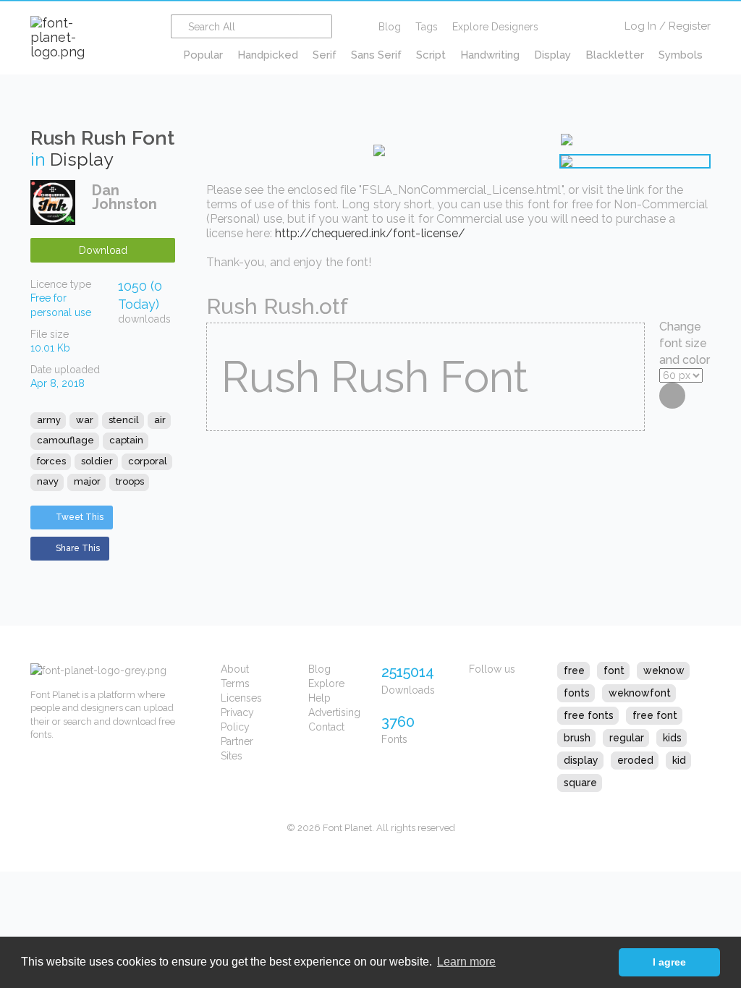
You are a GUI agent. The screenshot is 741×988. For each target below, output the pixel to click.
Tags (426, 27)
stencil (124, 419)
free (574, 670)
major (87, 481)
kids (672, 738)
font (614, 670)
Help (319, 698)
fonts (577, 693)
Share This (78, 548)
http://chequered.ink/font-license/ (370, 233)
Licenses (241, 698)
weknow (664, 670)
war (84, 419)
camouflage (65, 440)
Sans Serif (376, 54)
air (160, 419)
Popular (203, 54)
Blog (389, 27)
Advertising (334, 712)
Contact (326, 727)
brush (577, 738)
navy (48, 481)
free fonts (589, 715)
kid (679, 760)
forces (51, 461)
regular (626, 738)
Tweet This (79, 517)
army (49, 419)
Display (552, 54)
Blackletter (614, 54)
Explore (326, 683)
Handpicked (267, 54)
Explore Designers (495, 27)
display (581, 760)
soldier (97, 461)
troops (130, 481)
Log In (640, 26)
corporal (147, 461)
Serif (324, 54)
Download (103, 250)
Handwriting (490, 54)
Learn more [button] (466, 961)
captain (126, 440)
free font (654, 715)
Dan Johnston (124, 197)
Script (431, 54)
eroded (635, 760)
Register (690, 26)
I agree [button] (669, 962)
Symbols (681, 54)
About (235, 669)
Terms (235, 683)
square (580, 782)
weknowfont (640, 693)
